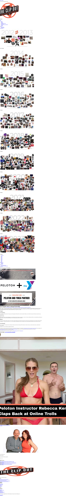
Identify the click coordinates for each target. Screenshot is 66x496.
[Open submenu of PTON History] (3, 28)
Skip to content (1, 0)
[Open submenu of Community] (2, 262)
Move (3, 464)
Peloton (14, 307)
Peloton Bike (19, 307)
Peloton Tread (28, 307)
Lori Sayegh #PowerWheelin (8, 307)
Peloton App (16, 307)
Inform (3, 462)
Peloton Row (25, 307)
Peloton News (22, 307)
